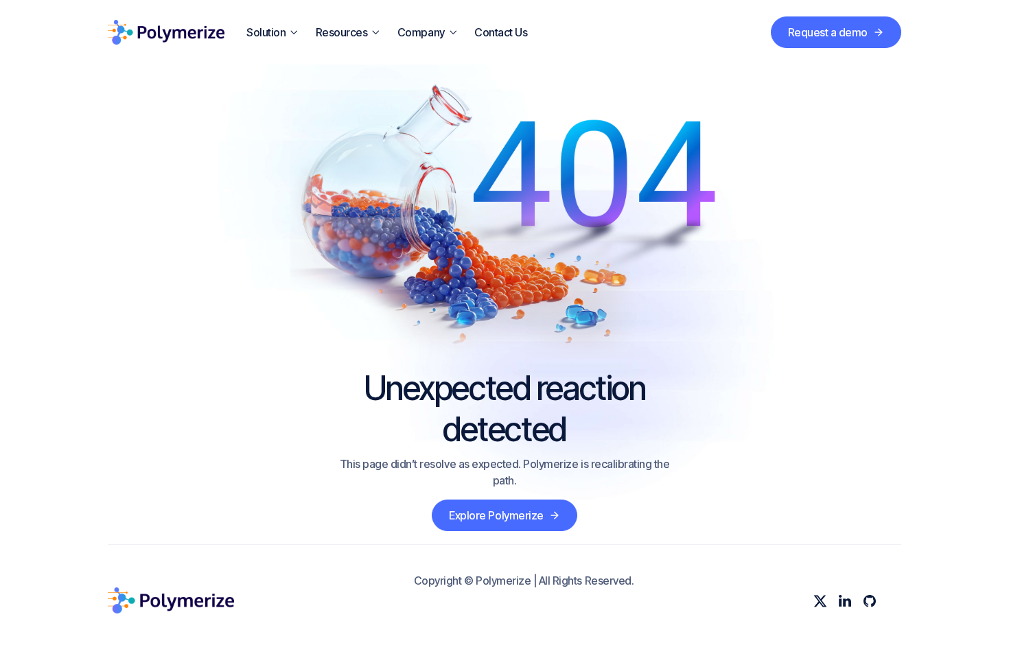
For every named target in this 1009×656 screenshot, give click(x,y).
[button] (272, 32)
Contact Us (500, 32)
